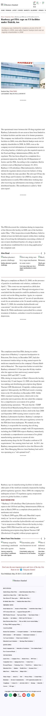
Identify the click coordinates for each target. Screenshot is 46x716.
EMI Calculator (7, 635)
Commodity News (7, 662)
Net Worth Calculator (36, 631)
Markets (27, 10)
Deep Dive (5, 618)
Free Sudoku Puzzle (36, 648)
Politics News (14, 671)
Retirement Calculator (29, 635)
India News (6, 671)
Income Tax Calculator (9, 631)
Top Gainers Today (33, 615)
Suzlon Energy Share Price (10, 592)
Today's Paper (7, 676)
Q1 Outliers (14, 618)
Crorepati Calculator (22, 631)
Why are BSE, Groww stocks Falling (28, 621)
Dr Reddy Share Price (9, 601)
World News (28, 665)
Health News (23, 668)
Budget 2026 (23, 671)
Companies (7, 17)
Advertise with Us (24, 683)
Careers (5, 686)
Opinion (41, 10)
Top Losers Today (21, 615)
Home (3, 10)
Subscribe (39, 683)
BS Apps (12, 686)
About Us (15, 676)
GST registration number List (33, 680)
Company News (16, 658)
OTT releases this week (9, 612)
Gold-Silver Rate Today (35, 608)
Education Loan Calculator (10, 641)
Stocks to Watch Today (21, 608)
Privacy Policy (28, 676)
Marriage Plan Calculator (26, 641)
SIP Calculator (17, 635)
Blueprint (34, 10)
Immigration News (19, 662)
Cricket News (29, 662)
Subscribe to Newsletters (23, 648)
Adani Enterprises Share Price (27, 592)
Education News (7, 668)
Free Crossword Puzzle (9, 651)
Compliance (6, 683)
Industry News (37, 665)
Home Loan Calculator (22, 638)
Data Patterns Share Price (10, 621)
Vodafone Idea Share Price (24, 601)
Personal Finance (7, 665)
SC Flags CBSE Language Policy (11, 624)
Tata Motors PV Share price (10, 598)
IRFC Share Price (23, 595)
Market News (25, 658)
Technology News (18, 665)
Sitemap (33, 683)
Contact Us (14, 683)
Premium (8, 10)
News (12, 17)
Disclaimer (6, 680)
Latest (14, 10)
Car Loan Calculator (8, 638)
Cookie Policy (38, 676)
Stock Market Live (8, 608)
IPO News (33, 658)
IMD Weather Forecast (9, 615)
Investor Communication (17, 680)
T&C (21, 676)
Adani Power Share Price (9, 595)
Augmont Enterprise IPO (23, 612)
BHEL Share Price (25, 598)
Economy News (33, 668)
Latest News (6, 658)
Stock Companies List (8, 648)
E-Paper (20, 10)
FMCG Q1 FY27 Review (25, 618)
